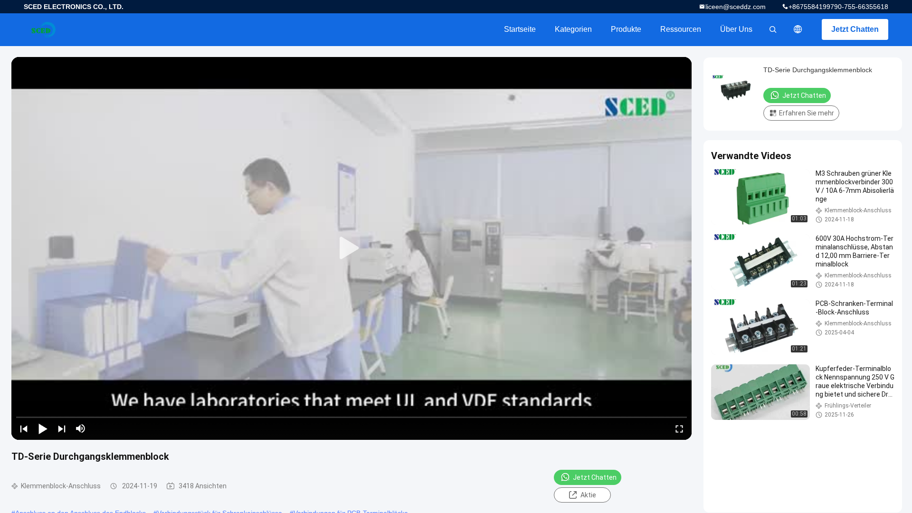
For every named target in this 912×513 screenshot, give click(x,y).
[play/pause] (42, 428)
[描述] (798, 29)
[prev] (23, 428)
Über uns (736, 29)
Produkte (626, 29)
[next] (61, 428)
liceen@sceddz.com (735, 6)
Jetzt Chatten (855, 29)
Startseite (520, 29)
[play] (351, 248)
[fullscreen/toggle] (679, 428)
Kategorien (573, 29)
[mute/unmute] (80, 428)
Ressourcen (680, 29)
